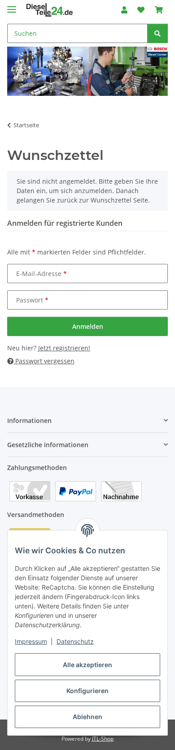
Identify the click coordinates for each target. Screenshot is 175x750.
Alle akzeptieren (87, 664)
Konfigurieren (87, 690)
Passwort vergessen (43, 361)
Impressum (31, 641)
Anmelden (87, 326)
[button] (124, 10)
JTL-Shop (103, 738)
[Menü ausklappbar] (11, 5)
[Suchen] (157, 33)
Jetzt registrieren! (64, 348)
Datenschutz (75, 641)
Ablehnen (87, 716)
